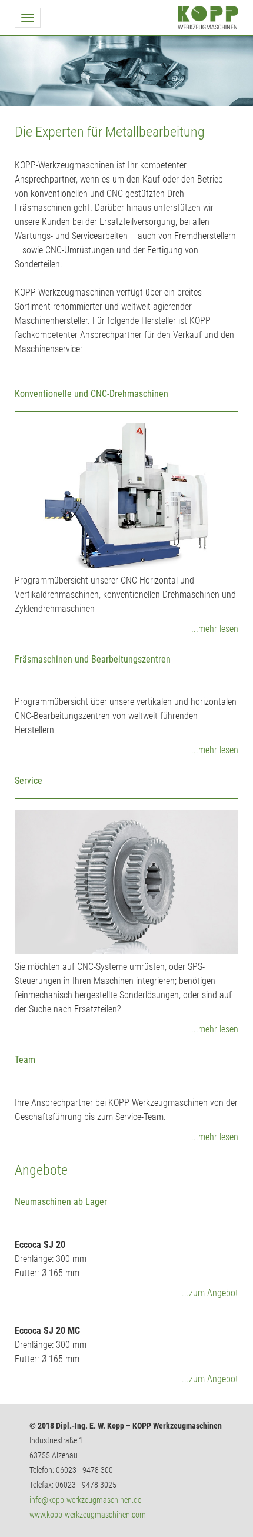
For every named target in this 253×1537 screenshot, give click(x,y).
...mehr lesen (214, 628)
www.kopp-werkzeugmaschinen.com (87, 1514)
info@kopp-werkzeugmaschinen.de (85, 1500)
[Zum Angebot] (126, 1197)
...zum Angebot (210, 1292)
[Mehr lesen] (126, 495)
